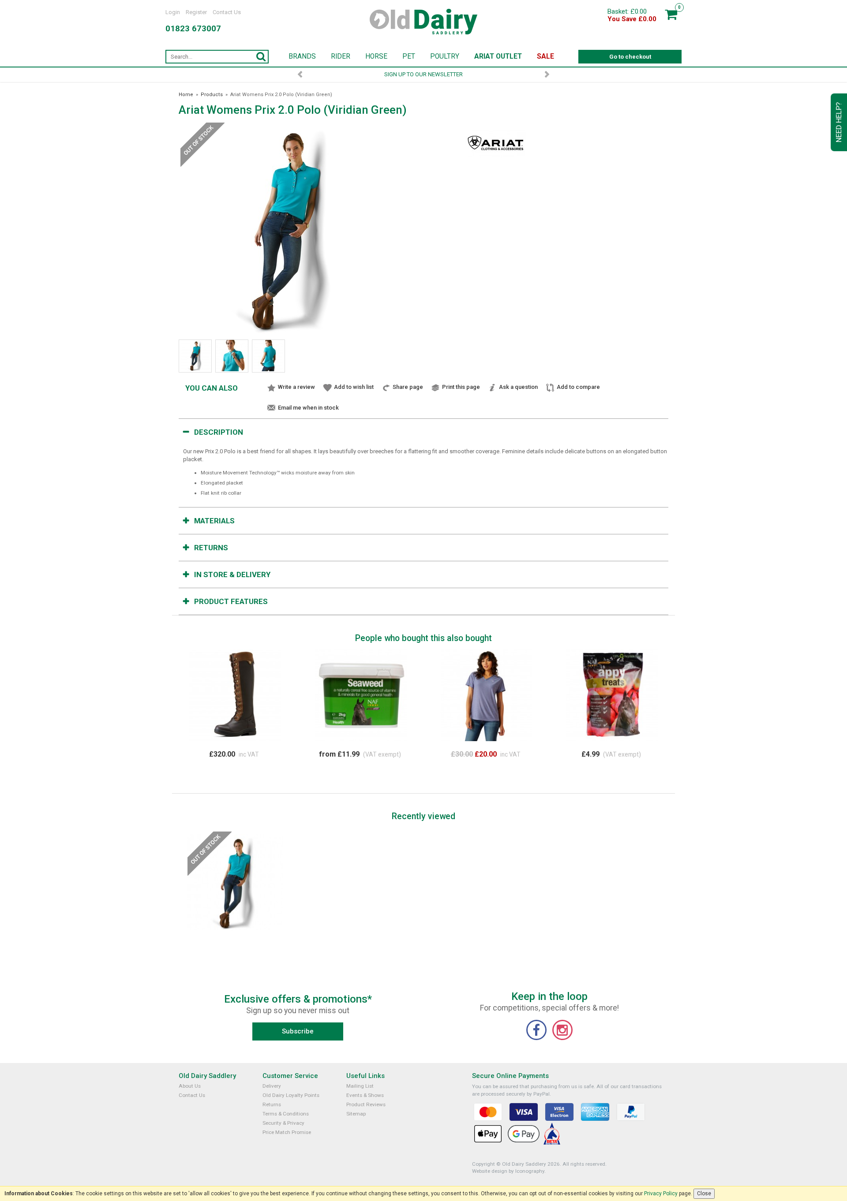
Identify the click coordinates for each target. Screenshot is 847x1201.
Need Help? (838, 122)
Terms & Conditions (285, 1114)
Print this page (461, 387)
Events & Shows (365, 1095)
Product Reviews (366, 1104)
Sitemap (356, 1114)
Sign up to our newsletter (423, 74)
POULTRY (444, 56)
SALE (545, 56)
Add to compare (578, 387)
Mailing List (360, 1086)
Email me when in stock (308, 407)
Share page (408, 387)
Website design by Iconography (508, 1171)
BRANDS (302, 56)
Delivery (271, 1086)
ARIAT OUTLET (498, 56)
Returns (211, 547)
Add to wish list (354, 387)
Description (218, 432)
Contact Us (227, 12)
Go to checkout (630, 56)
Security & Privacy (283, 1123)
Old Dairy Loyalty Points (290, 1095)
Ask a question (518, 387)
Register (196, 12)
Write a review (296, 387)
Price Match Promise (286, 1132)
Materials (214, 520)
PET (408, 56)
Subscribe (298, 1031)
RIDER (340, 56)
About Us (190, 1086)
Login (172, 12)
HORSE (376, 56)
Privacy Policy (661, 1193)
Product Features (231, 601)
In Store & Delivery (232, 574)
